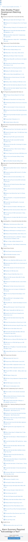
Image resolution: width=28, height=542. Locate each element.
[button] (1, 1)
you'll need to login (19, 536)
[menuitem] (1, 3)
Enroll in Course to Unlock (14, 538)
